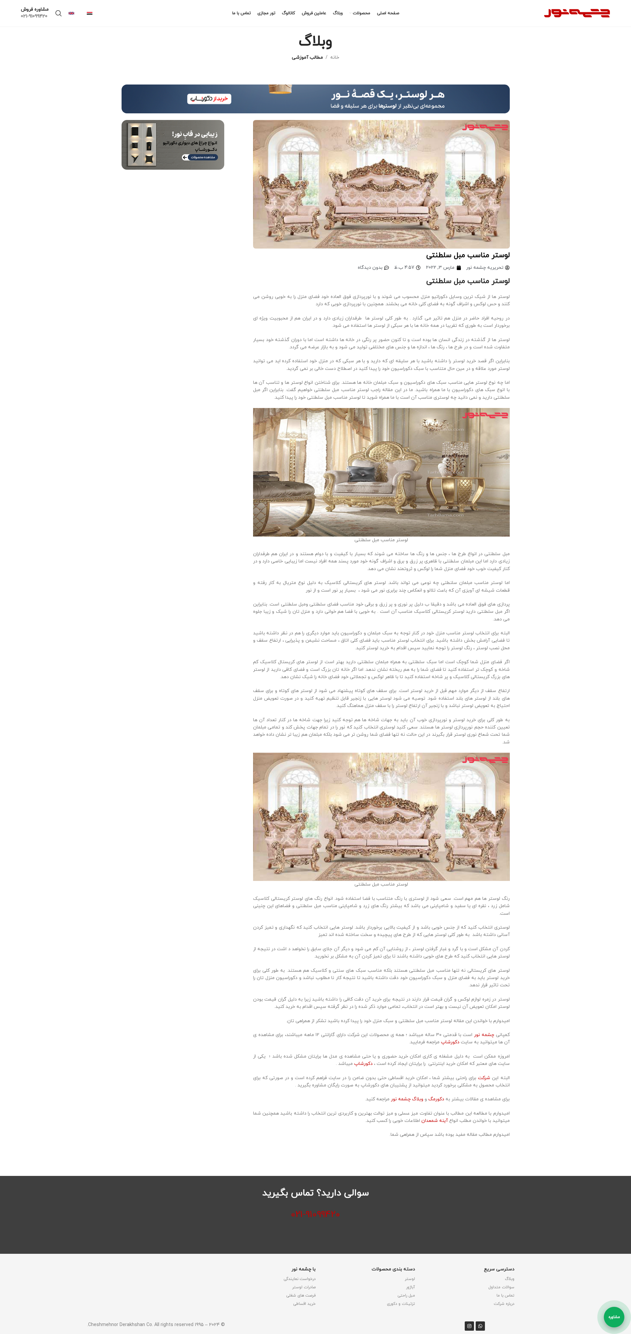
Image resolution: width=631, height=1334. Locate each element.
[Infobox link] (92, 13)
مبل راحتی (406, 1295)
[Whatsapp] (480, 1326)
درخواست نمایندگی (300, 1279)
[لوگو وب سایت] (577, 13)
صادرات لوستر (304, 1287)
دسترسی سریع (499, 1269)
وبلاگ (509, 1279)
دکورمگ (436, 1099)
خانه (334, 57)
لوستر (410, 1279)
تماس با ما (505, 1295)
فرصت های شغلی (301, 1295)
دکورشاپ (450, 1042)
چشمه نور (484, 1035)
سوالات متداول (501, 1287)
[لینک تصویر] (316, 98)
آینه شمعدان (435, 1121)
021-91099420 (315, 1214)
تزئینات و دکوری (401, 1303)
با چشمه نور (303, 1269)
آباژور (410, 1287)
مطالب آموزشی (307, 57)
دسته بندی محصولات (393, 1269)
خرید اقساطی (304, 1303)
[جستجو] (58, 13)
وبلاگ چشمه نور (407, 1099)
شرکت (485, 1078)
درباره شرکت (504, 1303)
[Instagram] (469, 1326)
